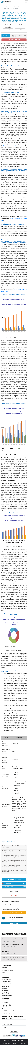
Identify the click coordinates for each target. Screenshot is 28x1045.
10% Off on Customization (14, 912)
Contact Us (21, 1040)
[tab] (14, 847)
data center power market (9, 145)
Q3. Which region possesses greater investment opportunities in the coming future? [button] (13, 856)
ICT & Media (16, 6)
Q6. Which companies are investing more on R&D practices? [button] (12, 871)
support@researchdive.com (10, 927)
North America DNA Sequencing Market (13, 957)
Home (3, 6)
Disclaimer (6, 1040)
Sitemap (14, 1040)
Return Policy (5, 992)
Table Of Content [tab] (14, 36)
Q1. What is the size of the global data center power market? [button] (12, 846)
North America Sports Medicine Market (12, 944)
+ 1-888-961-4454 (8, 926)
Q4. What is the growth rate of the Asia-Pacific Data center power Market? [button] (13, 861)
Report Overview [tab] (6, 35)
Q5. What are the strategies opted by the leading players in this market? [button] (11, 866)
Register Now (14, 1031)
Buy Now (14, 895)
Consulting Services (7, 983)
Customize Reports (6, 981)
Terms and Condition (7, 995)
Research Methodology (7, 970)
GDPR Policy (5, 988)
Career (4, 972)
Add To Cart (14, 891)
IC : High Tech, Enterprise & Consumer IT (8, 26)
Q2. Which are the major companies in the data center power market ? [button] (13, 851)
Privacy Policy (5, 990)
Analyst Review (22, 35)
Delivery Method (6, 993)
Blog (3, 974)
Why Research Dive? (7, 969)
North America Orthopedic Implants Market (14, 939)
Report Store (9, 6)
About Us (4, 967)
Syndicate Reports (6, 979)
